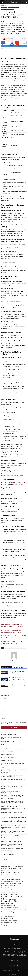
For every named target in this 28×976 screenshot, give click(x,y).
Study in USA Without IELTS (7, 916)
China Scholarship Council (21, 862)
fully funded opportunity (10, 872)
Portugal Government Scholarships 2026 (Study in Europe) (16, 679)
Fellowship (17, 970)
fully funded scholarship (9, 875)
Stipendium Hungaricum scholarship (8, 905)
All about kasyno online (6, 760)
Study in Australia (5, 912)
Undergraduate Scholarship (7, 918)
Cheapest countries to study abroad (8, 862)
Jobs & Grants (18, 971)
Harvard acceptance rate (6, 883)
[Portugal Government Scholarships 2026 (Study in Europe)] (4, 679)
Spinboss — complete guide (8, 744)
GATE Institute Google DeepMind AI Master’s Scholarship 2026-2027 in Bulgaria (12, 845)
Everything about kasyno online (8, 757)
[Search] (26, 2)
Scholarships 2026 (7, 903)
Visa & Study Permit (10, 971)
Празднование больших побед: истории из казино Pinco (12, 771)
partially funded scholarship (9, 894)
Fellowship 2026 (17, 868)
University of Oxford (5, 922)
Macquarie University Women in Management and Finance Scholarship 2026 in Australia (13, 832)
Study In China (22, 912)
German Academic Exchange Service (11, 879)
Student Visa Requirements (6, 907)
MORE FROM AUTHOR (18, 667)
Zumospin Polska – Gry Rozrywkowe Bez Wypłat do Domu (13, 737)
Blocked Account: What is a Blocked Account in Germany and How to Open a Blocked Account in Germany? (12, 803)
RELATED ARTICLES (6, 667)
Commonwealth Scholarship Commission (9, 866)
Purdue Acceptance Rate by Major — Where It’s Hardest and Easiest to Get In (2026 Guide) (12, 813)
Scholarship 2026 (8, 899)
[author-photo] (14, 658)
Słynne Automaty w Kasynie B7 (8, 734)
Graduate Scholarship (19, 881)
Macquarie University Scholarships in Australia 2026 (17, 685)
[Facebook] (10, 965)
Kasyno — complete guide (7, 754)
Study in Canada (15, 912)
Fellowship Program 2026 (6, 870)
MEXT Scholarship (4, 892)
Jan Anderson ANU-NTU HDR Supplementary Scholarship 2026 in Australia (12, 853)
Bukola (4, 19)
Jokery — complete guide (7, 751)
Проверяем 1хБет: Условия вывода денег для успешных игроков (13, 780)
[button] (2, 2)
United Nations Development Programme (9, 920)
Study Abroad (17, 907)
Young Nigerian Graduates (8, 925)
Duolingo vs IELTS (21, 866)
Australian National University (8, 859)
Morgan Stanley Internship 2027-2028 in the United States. (13, 836)
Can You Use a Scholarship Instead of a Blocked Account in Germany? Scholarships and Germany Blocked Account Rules (12, 797)
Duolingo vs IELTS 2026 (6, 868)
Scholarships (3, 5)
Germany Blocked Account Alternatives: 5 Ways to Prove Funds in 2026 (13, 791)
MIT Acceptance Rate (13, 892)
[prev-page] (2, 691)
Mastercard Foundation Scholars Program (8, 887)
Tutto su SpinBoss (5, 748)
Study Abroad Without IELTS (20, 909)
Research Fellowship (5, 896)
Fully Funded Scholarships (7, 877)
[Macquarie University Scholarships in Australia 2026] (4, 685)
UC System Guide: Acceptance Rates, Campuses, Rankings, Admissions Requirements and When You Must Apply (13, 808)
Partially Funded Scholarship (7, 9)
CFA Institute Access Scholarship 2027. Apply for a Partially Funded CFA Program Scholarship (13, 840)
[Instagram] (14, 965)
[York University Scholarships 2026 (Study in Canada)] (4, 672)
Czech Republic (8, 647)
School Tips (22, 970)
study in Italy (12, 914)
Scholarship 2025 (17, 896)
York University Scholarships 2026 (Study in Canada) (16, 671)
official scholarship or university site (16, 482)
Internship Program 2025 (16, 883)
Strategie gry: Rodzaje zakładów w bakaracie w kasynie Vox (12, 764)
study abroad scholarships (7, 909)
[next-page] (4, 691)
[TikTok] (17, 965)
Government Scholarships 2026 (7, 881)
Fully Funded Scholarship (13, 7)
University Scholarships (15, 922)
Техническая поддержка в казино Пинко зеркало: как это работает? (11, 775)
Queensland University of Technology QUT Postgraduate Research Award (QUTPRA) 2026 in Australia (13, 827)
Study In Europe (23, 647)
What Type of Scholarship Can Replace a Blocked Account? (13, 787)
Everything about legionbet (7, 741)
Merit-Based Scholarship (20, 890)
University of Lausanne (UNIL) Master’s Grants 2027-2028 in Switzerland (13, 849)
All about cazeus (5, 768)
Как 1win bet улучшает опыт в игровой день (12, 784)
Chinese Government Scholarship (8, 864)
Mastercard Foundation (8, 885)
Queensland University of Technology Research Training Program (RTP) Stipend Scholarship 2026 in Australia (13, 821)
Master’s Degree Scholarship (8, 890)
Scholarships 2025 (15, 647)
